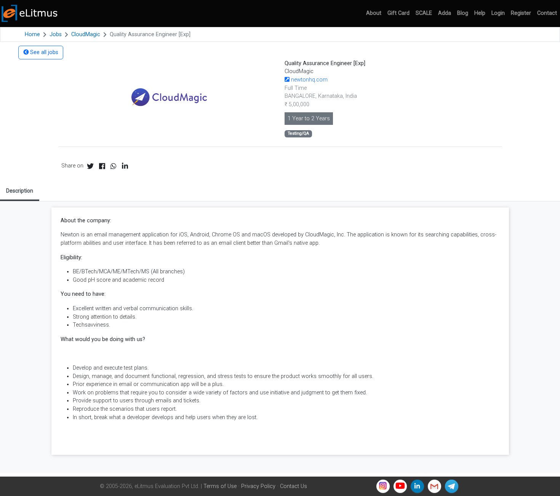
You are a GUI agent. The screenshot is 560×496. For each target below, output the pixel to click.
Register (521, 13)
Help (479, 13)
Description (19, 191)
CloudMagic (85, 34)
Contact (547, 13)
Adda (444, 13)
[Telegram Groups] (451, 486)
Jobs (56, 34)
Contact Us (293, 486)
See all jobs (43, 52)
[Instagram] (383, 486)
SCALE (424, 13)
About (373, 13)
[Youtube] (400, 486)
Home (32, 34)
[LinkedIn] (417, 486)
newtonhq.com (309, 80)
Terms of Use (220, 486)
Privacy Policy (258, 486)
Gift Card (398, 13)
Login (498, 13)
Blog (462, 13)
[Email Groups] (434, 486)
